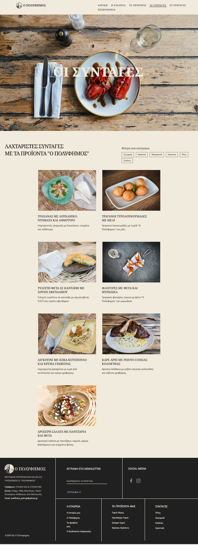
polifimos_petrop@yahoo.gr (24, 498)
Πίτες (184, 154)
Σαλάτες (127, 160)
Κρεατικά (142, 154)
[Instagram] (138, 481)
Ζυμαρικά (127, 154)
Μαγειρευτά (157, 154)
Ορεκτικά (172, 154)
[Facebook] (131, 481)
